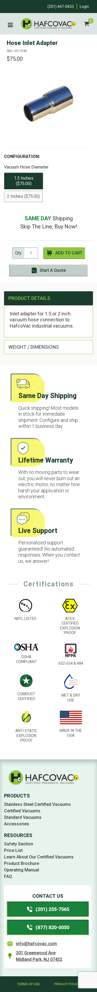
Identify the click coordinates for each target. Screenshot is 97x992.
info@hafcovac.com (36, 943)
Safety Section (18, 843)
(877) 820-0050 (52, 927)
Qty (18, 253)
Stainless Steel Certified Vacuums (37, 804)
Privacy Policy (67, 984)
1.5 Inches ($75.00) (23, 181)
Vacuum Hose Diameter (26, 167)
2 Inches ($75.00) (23, 196)
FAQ (8, 876)
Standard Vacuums (22, 817)
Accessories (16, 823)
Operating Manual (21, 870)
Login (84, 6)
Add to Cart (68, 253)
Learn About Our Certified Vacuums (39, 856)
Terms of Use (28, 984)
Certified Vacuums (22, 810)
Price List (13, 850)
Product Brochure (21, 863)
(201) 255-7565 (52, 909)
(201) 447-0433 (60, 6)
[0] (86, 24)
